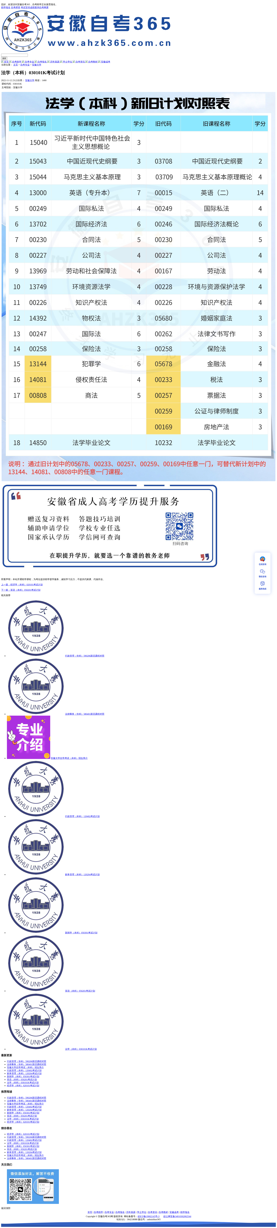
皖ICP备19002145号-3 (148, 1216)
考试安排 (25, 7)
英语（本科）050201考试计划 (80, 991)
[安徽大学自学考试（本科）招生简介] (28, 758)
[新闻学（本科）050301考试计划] (35, 932)
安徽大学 (36, 65)
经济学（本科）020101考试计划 (23, 1085)
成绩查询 (34, 7)
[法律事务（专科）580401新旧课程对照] (35, 714)
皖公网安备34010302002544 (177, 1216)
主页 (15, 65)
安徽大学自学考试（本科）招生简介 (69, 758)
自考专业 (29, 61)
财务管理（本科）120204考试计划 (82, 874)
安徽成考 (105, 61)
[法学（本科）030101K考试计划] (35, 1049)
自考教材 (93, 61)
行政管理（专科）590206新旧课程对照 (84, 656)
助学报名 (5, 7)
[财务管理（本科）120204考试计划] (35, 874)
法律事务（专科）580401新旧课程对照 (84, 714)
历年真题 (55, 61)
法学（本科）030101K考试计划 (81, 1049)
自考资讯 (80, 61)
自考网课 (43, 7)
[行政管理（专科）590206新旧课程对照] (35, 656)
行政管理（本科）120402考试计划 (82, 816)
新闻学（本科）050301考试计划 (81, 932)
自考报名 (42, 61)
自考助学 (17, 61)
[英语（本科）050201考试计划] (35, 991)
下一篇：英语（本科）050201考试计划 (20, 590)
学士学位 (67, 61)
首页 (6, 61)
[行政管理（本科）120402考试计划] (35, 816)
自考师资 (15, 7)
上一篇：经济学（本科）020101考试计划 (22, 584)
